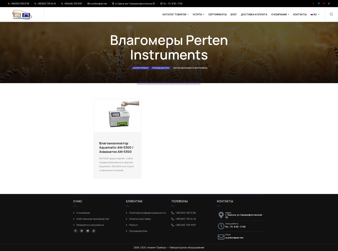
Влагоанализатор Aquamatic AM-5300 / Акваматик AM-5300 (116, 147)
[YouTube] (324, 3)
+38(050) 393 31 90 (20, 4)
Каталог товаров (174, 14)
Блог (234, 14)
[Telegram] (318, 3)
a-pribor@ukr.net (98, 4)
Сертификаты (217, 14)
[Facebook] (313, 3)
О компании (279, 14)
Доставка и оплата (254, 14)
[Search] (331, 14)
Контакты (300, 14)
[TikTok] (329, 3)
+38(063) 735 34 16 (46, 4)
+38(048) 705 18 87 (73, 4)
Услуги (197, 14)
